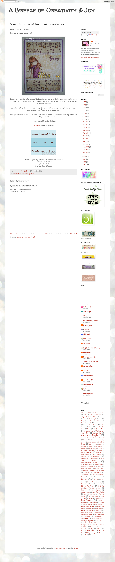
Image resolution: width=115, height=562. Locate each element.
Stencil (100, 527)
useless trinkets (88, 375)
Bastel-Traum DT (86, 423)
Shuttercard (98, 516)
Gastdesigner (84, 458)
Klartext (96, 480)
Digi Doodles (99, 446)
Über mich (22, 24)
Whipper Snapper (91, 533)
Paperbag (100, 500)
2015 (84, 114)
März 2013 (86, 147)
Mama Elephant (96, 490)
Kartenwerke (86, 352)
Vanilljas (85, 371)
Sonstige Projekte (87, 520)
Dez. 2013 (86, 122)
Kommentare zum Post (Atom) (26, 237)
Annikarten (86, 330)
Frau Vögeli (86, 343)
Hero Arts (96, 468)
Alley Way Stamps (95, 415)
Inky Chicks (36, 126)
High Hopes (85, 470)
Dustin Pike (99, 450)
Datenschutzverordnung (57, 24)
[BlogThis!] (36, 171)
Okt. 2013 (85, 127)
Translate (94, 35)
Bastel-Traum (99, 421)
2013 (84, 119)
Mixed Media (92, 494)
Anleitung (102, 417)
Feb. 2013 (85, 150)
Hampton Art (92, 466)
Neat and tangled (93, 496)
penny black (93, 502)
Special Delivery (100, 521)
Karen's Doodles (98, 477)
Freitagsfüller (95, 456)
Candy (89, 429)
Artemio (85, 419)
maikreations (87, 311)
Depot (90, 446)
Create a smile (87, 325)
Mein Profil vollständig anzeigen (90, 57)
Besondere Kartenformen (90, 425)
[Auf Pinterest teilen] (41, 171)
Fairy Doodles (97, 454)
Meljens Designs (85, 492)
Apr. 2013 (86, 144)
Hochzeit (92, 470)
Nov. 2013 (86, 125)
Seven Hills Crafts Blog (89, 357)
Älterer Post (73, 234)
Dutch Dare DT (86, 452)
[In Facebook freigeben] (40, 171)
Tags (92, 529)
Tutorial (83, 531)
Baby (82, 421)
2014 (84, 116)
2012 (84, 156)
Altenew (95, 417)
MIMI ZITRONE (87, 339)
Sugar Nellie (31, 174)
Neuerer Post (14, 234)
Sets (95, 514)
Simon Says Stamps (97, 518)
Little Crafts (86, 334)
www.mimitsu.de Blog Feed (90, 362)
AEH (103, 413)
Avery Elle (94, 419)
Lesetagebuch (99, 484)
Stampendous (99, 523)
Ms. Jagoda (86, 389)
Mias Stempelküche (23, 174)
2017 (84, 108)
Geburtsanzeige (94, 458)
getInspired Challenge (86, 464)
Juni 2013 (86, 139)
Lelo (92, 484)
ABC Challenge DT (85, 413)
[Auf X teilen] (38, 171)
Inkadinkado (97, 472)
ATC (89, 419)
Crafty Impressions (91, 442)
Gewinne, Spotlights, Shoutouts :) (37, 24)
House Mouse (100, 470)
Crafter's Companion (94, 440)
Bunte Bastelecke (88, 384)
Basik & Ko (90, 421)
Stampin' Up (85, 525)
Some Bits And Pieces (89, 380)
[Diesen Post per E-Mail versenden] (34, 171)
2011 (84, 159)
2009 (85, 165)
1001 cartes (86, 316)
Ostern (91, 498)
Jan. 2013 (85, 153)
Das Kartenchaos (88, 366)
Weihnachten (91, 531)
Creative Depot (93, 444)
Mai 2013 (85, 141)
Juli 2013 (85, 136)
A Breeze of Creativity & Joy (52, 10)
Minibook (86, 494)
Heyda (102, 468)
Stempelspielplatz (88, 393)
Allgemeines (85, 417)
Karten (16, 174)
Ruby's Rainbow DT (87, 510)
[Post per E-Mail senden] (31, 171)
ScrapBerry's (98, 512)
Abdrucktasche (95, 413)
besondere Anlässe (99, 423)
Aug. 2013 (86, 133)
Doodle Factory (93, 448)
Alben (84, 415)
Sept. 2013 (86, 130)
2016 (84, 111)
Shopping (87, 516)
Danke (100, 444)
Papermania (84, 502)
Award (100, 419)
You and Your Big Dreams (90, 321)
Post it (102, 502)
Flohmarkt (83, 456)
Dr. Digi (100, 448)
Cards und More (99, 429)
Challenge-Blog (97, 433)
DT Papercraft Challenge (87, 450)
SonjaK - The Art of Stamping (91, 348)
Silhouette (84, 518)
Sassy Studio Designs (86, 512)
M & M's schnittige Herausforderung (92, 487)
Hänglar (100, 466)
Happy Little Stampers (86, 468)
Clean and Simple (89, 435)
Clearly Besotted (85, 438)
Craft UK (85, 440)
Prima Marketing (98, 504)
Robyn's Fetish (98, 508)
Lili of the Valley (87, 486)
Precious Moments (87, 504)
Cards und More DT (88, 431)
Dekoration (83, 446)
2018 (84, 105)
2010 (84, 162)
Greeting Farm (98, 464)
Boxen (90, 427)
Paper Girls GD (99, 498)
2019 (84, 102)
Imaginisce (86, 472)
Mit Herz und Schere (89, 307)
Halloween (83, 466)
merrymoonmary (61, 548)
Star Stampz (93, 527)
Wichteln (101, 533)
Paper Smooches (87, 500)
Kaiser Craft (90, 477)
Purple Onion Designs (87, 506)
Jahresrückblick (85, 474)
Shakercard (101, 514)
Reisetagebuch (89, 508)
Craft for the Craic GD (98, 438)
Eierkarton (98, 452)
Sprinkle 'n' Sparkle (88, 523)
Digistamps (84, 448)
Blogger (76, 548)
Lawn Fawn (84, 484)
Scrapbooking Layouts (86, 514)
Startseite (13, 24)
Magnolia (83, 490)
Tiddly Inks (99, 529)
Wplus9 (86, 535)
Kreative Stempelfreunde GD (94, 482)
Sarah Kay (99, 510)
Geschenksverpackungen (89, 462)
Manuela (94, 42)
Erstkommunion (85, 454)
